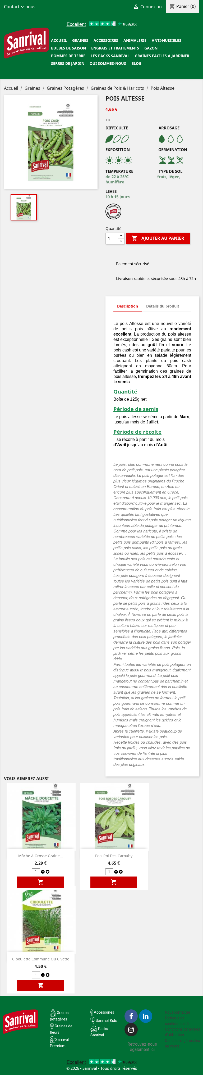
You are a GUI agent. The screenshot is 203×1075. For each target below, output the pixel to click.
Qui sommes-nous (108, 63)
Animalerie (134, 40)
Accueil (59, 40)
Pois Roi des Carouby (113, 855)
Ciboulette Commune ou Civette (40, 958)
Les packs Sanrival (110, 55)
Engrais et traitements (115, 48)
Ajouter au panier (157, 238)
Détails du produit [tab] (162, 306)
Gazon (151, 48)
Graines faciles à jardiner (162, 55)
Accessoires (106, 40)
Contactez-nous (19, 7)
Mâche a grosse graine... (40, 855)
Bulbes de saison (68, 48)
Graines (80, 40)
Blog (136, 63)
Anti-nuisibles (166, 40)
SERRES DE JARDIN (67, 63)
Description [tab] (127, 306)
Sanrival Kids (106, 1020)
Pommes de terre (68, 55)
